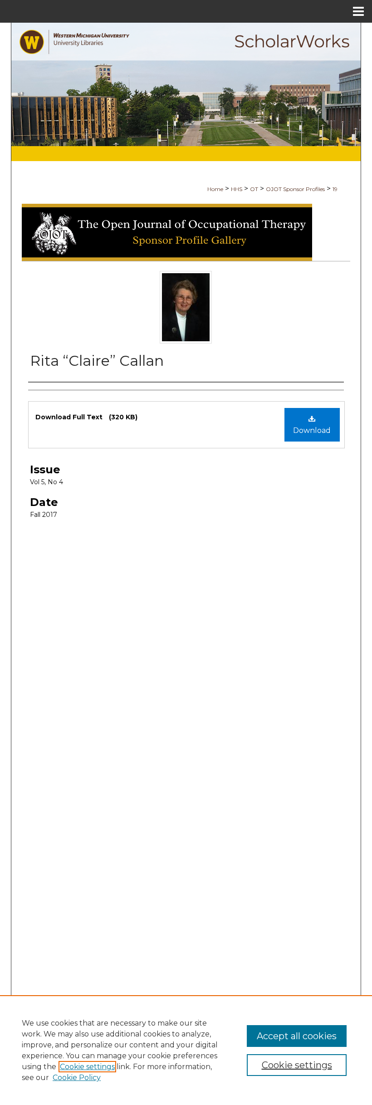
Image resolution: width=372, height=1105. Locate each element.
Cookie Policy (77, 1077)
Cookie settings (87, 1066)
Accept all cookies (297, 1036)
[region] (186, 1050)
